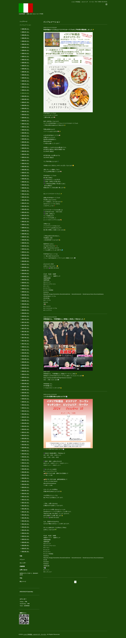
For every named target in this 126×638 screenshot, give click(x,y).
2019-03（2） (25, 276)
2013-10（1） (25, 435)
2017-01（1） (25, 343)
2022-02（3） (25, 187)
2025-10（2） (25, 59)
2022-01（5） (25, 190)
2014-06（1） (25, 420)
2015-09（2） (25, 380)
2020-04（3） (25, 242)
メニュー (22, 559)
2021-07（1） (25, 203)
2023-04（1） (25, 145)
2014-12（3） (25, 404)
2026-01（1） (25, 50)
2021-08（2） (25, 200)
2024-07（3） (25, 102)
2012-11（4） (25, 462)
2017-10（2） (25, 322)
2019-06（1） (25, 267)
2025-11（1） (25, 56)
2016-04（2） (25, 365)
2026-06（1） (25, 35)
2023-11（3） (25, 126)
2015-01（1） (25, 401)
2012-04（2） (25, 484)
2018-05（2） (25, 304)
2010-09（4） (25, 542)
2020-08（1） (25, 233)
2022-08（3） (25, 169)
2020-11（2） (25, 224)
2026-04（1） (25, 41)
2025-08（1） (25, 62)
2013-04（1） (25, 450)
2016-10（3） (25, 349)
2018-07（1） (25, 297)
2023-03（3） (25, 148)
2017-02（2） (25, 340)
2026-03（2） (25, 44)
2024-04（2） (25, 111)
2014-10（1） (25, 410)
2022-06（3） (25, 175)
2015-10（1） (25, 377)
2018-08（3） (25, 294)
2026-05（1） (25, 38)
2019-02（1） (25, 279)
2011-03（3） (25, 524)
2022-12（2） (25, 157)
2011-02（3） (25, 527)
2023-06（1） (25, 138)
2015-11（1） (25, 374)
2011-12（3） (25, 496)
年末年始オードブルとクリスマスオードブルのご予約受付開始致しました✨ (69, 29)
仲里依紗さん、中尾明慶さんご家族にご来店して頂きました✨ (64, 319)
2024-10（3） (25, 93)
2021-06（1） (25, 206)
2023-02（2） (25, 151)
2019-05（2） (25, 270)
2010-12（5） (25, 533)
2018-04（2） (25, 307)
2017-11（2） (25, 319)
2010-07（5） (25, 548)
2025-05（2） (25, 71)
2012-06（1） (25, 478)
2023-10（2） (25, 129)
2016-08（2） (25, 355)
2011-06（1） (25, 514)
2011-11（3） (25, 499)
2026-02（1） (25, 47)
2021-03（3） (25, 215)
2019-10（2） (25, 255)
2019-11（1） (25, 252)
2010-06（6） (25, 551)
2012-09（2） (25, 469)
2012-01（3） (25, 493)
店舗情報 (22, 566)
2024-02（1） (25, 117)
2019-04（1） (25, 273)
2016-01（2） (25, 371)
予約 (21, 578)
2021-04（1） (25, 212)
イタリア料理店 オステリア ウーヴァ (34, 634)
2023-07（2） (25, 135)
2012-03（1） (25, 487)
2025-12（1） (25, 53)
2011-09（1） (25, 505)
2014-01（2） (25, 429)
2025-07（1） (25, 65)
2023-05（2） (25, 142)
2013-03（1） (25, 453)
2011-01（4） (25, 530)
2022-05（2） (25, 178)
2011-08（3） (25, 508)
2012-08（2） (25, 472)
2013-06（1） (25, 444)
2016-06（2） (25, 359)
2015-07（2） (25, 386)
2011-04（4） (25, 520)
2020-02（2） (25, 245)
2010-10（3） (25, 539)
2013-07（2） (25, 441)
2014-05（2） (25, 423)
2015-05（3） (25, 392)
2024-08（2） (25, 99)
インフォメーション (25, 25)
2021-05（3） (25, 209)
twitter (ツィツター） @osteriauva (29, 574)
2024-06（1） (25, 105)
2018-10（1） (25, 291)
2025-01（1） (25, 83)
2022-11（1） (25, 160)
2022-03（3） (25, 184)
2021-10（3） (25, 197)
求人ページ (23, 581)
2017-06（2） (25, 331)
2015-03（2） (25, 398)
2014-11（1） (25, 407)
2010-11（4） (25, 536)
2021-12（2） (25, 193)
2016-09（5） (25, 352)
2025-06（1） (25, 68)
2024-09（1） (25, 96)
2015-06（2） (25, 389)
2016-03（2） (25, 368)
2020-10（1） (25, 227)
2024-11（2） (25, 90)
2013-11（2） (25, 432)
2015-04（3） (25, 395)
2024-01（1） (25, 120)
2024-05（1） (25, 108)
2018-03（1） (25, 310)
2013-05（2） (25, 447)
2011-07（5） (25, 511)
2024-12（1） (25, 87)
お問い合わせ (23, 569)
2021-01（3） (25, 221)
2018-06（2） (25, 300)
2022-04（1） (25, 181)
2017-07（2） (25, 328)
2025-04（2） (25, 74)
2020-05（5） (25, 239)
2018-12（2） (25, 285)
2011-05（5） (25, 517)
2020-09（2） (25, 230)
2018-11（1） (25, 288)
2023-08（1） (25, 132)
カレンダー (23, 563)
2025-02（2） (25, 80)
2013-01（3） (25, 456)
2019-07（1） (25, 264)
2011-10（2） (25, 502)
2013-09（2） (25, 438)
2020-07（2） (25, 236)
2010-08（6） (25, 545)
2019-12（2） (25, 249)
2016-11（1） (25, 346)
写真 (21, 556)
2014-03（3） (25, 426)
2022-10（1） (25, 163)
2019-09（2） (25, 258)
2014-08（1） (25, 414)
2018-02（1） (25, 313)
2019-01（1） (25, 282)
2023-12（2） (25, 123)
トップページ (23, 21)
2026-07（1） (25, 32)
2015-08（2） (25, 383)
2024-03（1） (25, 114)
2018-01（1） (25, 316)
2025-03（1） (25, 77)
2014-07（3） (25, 417)
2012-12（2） (25, 459)
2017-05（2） (25, 334)
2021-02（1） (25, 218)
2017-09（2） (25, 325)
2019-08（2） (25, 261)
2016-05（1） (25, 362)
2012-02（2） (25, 490)
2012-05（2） (25, 481)
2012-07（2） (25, 475)
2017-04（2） (25, 337)
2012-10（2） (25, 465)
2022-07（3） (25, 172)
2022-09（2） (25, 166)
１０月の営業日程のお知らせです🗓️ (55, 396)
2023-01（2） (25, 154)
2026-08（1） (25, 28)
